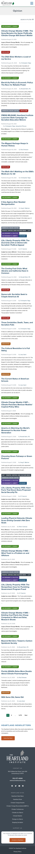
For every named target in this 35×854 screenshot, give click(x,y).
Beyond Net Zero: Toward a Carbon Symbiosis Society (16, 642)
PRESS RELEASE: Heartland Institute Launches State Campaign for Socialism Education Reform (17, 117)
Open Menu (31, 3)
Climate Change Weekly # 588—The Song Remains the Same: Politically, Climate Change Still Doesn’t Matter (17, 33)
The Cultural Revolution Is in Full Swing (15, 349)
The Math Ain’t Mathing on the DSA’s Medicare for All (17, 173)
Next (26, 715)
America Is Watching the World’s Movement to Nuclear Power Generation (15, 430)
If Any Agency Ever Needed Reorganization (13, 203)
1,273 (20, 715)
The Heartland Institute (8, 3)
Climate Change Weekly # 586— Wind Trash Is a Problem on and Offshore (15, 553)
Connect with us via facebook (12, 786)
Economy (23, 235)
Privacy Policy (17, 851)
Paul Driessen (24, 149)
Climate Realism (17, 816)
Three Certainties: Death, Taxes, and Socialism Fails (17, 324)
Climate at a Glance (17, 812)
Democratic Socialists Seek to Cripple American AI (14, 295)
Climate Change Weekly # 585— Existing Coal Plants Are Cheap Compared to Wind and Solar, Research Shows (15, 616)
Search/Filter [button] (26, 19)
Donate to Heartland (17, 840)
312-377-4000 (17, 778)
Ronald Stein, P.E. (26, 89)
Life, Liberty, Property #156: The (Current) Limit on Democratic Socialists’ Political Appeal (15, 243)
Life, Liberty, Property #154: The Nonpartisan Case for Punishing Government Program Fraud (15, 587)
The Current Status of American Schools (15, 380)
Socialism (5, 52)
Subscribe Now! (8, 738)
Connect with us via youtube (19, 786)
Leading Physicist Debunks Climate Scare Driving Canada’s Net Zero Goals (16, 520)
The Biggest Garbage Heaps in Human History (14, 144)
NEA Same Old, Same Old (12, 697)
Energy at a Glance (17, 819)
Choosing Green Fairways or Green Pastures (16, 457)
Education (6, 343)
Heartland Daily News (17, 796)
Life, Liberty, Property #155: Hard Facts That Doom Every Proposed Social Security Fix (16, 490)
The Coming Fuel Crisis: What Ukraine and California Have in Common (14, 271)
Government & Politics (10, 233)
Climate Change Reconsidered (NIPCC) (17, 806)
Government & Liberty (10, 235)
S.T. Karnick (23, 249)
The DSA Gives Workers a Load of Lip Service (16, 58)
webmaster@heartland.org (17, 780)
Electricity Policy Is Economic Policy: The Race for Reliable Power (17, 84)
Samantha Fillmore (21, 126)
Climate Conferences (17, 809)
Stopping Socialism (17, 822)
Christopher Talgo (26, 63)
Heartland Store (17, 799)
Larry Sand (23, 354)
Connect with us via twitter (15, 786)
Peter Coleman (23, 526)
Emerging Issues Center (10, 110)
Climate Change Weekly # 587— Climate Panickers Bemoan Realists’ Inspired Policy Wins (16, 404)
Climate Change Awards (17, 802)
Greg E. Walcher (25, 208)
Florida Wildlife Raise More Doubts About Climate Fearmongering (16, 672)
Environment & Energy (10, 26)
